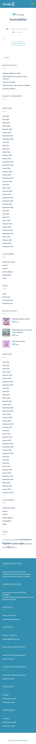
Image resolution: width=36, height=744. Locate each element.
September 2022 (7, 207)
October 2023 (7, 181)
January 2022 (6, 227)
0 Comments (19, 32)
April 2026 (5, 123)
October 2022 (7, 204)
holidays (15, 543)
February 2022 (7, 224)
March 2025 (6, 152)
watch (15, 547)
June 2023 (5, 184)
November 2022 (7, 201)
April (15, 344)
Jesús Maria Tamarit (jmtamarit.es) (13, 655)
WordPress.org (7, 303)
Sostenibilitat (18, 19)
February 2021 (7, 240)
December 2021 (7, 230)
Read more (18, 43)
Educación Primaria (8, 262)
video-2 (10, 547)
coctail (11, 539)
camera (4, 539)
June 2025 (5, 142)
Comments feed (7, 300)
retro (4, 547)
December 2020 (7, 246)
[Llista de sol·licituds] (6, 344)
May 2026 (5, 119)
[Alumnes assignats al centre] (6, 321)
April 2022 (5, 217)
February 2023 (7, 191)
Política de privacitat (9, 698)
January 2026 (6, 132)
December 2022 (7, 197)
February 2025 (7, 155)
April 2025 (5, 149)
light (21, 543)
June (15, 322)
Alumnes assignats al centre (11, 73)
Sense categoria (7, 272)
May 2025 (5, 145)
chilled (8, 539)
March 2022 (6, 220)
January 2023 (6, 194)
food (20, 539)
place (30, 544)
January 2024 (6, 175)
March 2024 (6, 168)
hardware (27, 539)
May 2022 (5, 214)
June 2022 (5, 211)
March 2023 (6, 188)
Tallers (4, 278)
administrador (24, 29)
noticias (5, 265)
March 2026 (6, 126)
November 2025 (7, 139)
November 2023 (7, 178)
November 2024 (7, 162)
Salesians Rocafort (8, 659)
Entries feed (6, 297)
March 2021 (6, 237)
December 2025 (7, 136)
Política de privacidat (9, 722)
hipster (6, 543)
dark (16, 540)
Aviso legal (6, 718)
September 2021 (7, 233)
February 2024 (7, 171)
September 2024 (7, 165)
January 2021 (6, 243)
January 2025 (6, 158)
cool (14, 539)
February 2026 (7, 129)
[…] (3, 38)
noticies (5, 268)
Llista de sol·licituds (8, 82)
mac (26, 544)
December (18, 15)
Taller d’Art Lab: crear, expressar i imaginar (16, 85)
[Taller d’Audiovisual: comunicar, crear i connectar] (6, 332)
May (15, 335)
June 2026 (5, 116)
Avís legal (5, 695)
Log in (4, 294)
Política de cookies (8, 702)
